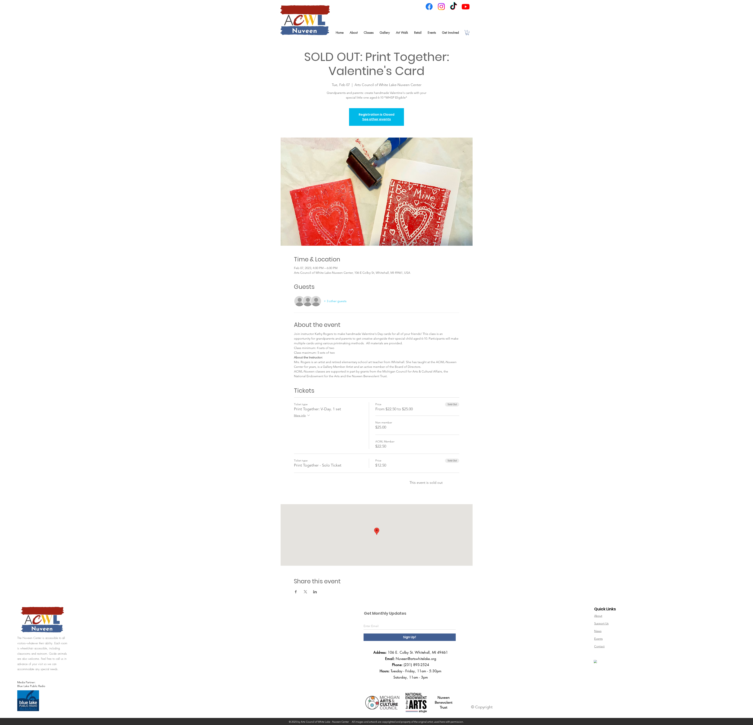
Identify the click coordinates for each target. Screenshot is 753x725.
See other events (376, 119)
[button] (353, 32)
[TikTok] (453, 6)
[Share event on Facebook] (296, 591)
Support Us (601, 623)
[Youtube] (465, 6)
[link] (467, 32)
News (597, 631)
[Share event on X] (305, 591)
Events (598, 639)
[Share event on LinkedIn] (315, 591)
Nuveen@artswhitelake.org (416, 658)
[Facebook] (429, 6)
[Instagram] (441, 6)
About (598, 616)
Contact (599, 646)
